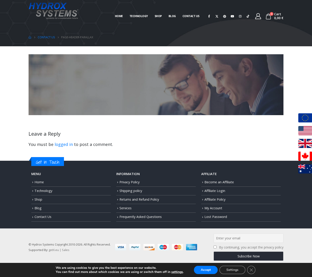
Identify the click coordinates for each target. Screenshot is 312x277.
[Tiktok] (248, 16)
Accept (206, 270)
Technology (139, 16)
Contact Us (190, 16)
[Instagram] (240, 16)
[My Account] (258, 16)
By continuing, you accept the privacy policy (251, 247)
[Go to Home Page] (30, 37)
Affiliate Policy (214, 199)
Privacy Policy (129, 182)
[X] (217, 16)
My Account (213, 208)
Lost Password (215, 217)
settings (177, 272)
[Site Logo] (54, 10)
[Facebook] (209, 16)
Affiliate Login (214, 191)
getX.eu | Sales (59, 250)
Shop (158, 16)
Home (119, 16)
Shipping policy (130, 191)
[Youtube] (232, 16)
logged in (64, 144)
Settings (232, 270)
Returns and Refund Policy (139, 199)
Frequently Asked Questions (140, 217)
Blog (172, 16)
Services (125, 208)
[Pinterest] (225, 16)
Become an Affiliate (219, 182)
